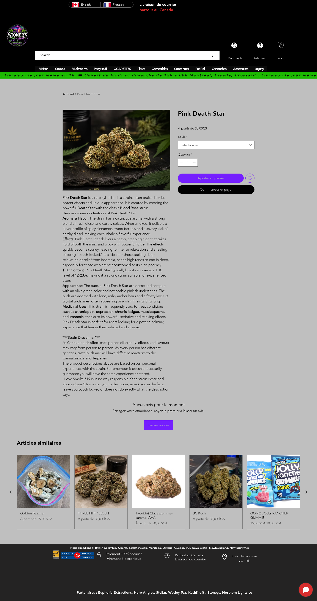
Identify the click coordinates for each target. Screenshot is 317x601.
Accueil (68, 94)
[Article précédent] (10, 492)
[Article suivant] (306, 492)
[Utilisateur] (234, 45)
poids (183, 137)
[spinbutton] (188, 162)
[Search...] (211, 55)
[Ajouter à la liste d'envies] (249, 178)
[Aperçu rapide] (43, 481)
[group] (158, 492)
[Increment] (194, 162)
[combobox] (216, 145)
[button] (281, 45)
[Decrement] (181, 162)
